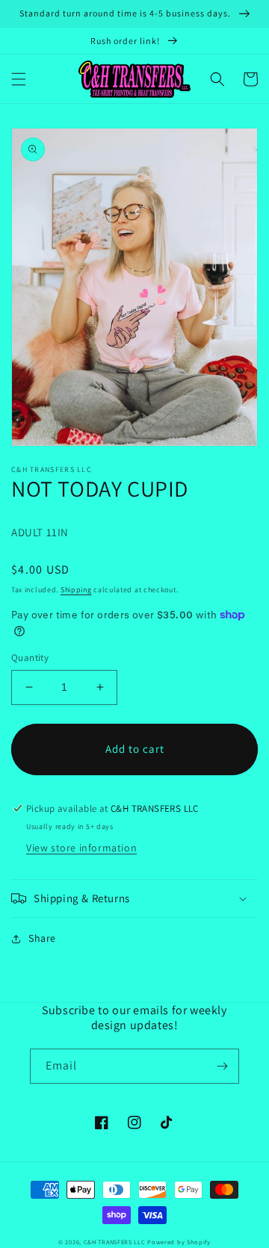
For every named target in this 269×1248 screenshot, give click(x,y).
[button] (18, 79)
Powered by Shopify (179, 1242)
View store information (81, 847)
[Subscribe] (221, 1066)
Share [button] (42, 938)
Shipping (76, 589)
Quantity (30, 657)
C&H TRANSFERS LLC (115, 1242)
